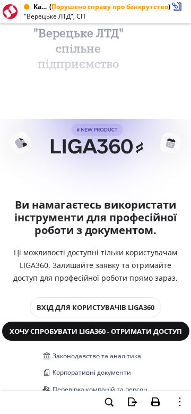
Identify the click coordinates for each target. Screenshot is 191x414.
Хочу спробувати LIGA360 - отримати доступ (96, 331)
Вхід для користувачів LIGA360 (95, 307)
